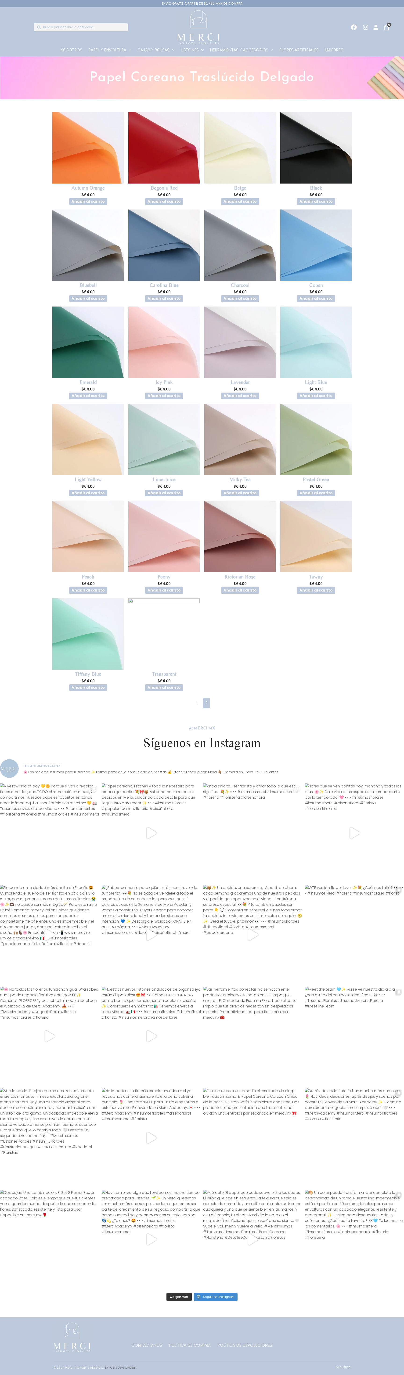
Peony (164, 577)
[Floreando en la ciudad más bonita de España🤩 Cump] (49, 934)
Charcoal (240, 285)
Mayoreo (334, 50)
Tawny (316, 577)
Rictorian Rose (240, 577)
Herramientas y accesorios (239, 50)
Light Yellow (88, 479)
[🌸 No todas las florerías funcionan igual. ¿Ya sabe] (49, 1036)
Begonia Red (164, 188)
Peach (88, 577)
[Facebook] (354, 27)
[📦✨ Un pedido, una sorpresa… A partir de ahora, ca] (253, 934)
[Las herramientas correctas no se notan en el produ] (253, 1036)
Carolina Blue (164, 285)
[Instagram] (365, 27)
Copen (316, 285)
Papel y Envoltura (107, 50)
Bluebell (88, 285)
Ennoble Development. (121, 1368)
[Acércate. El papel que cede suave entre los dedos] (253, 1239)
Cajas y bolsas (153, 50)
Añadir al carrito (88, 201)
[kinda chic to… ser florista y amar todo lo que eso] (253, 833)
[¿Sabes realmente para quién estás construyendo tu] (151, 934)
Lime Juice (164, 479)
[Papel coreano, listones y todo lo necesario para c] (151, 833)
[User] (375, 27)
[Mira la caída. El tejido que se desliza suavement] (49, 1137)
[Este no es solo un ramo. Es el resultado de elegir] (253, 1137)
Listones (190, 50)
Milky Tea (240, 479)
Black (316, 188)
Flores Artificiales (299, 50)
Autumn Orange (88, 188)
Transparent (164, 674)
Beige (240, 188)
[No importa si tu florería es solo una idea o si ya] (151, 1137)
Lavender (240, 382)
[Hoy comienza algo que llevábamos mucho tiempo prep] (151, 1239)
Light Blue (316, 382)
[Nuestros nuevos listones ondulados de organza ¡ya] (151, 1036)
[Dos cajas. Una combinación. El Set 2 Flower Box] (49, 1239)
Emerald (88, 382)
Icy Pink (164, 382)
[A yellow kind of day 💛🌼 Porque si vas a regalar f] (49, 833)
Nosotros (71, 50)
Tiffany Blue (88, 674)
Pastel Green (316, 479)
